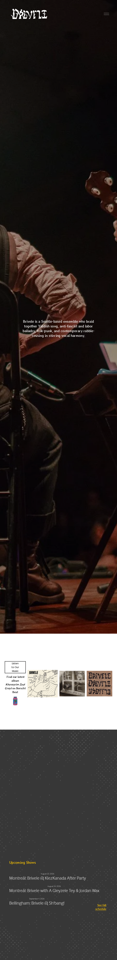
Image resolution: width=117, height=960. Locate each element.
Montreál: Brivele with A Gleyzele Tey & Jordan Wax (54, 890)
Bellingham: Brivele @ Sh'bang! (36, 903)
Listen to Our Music (15, 667)
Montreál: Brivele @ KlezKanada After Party (47, 878)
